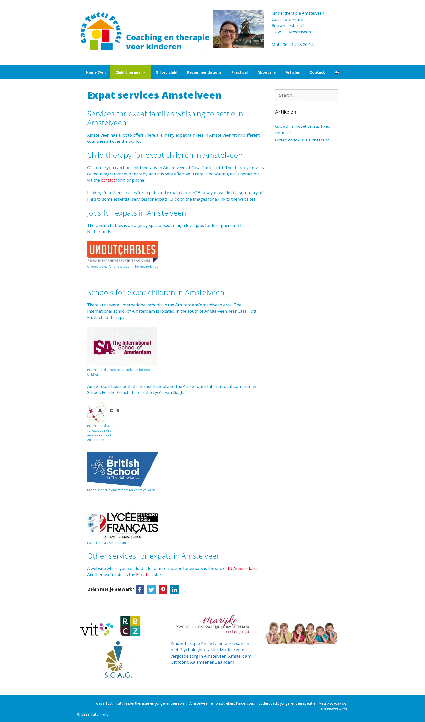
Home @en (96, 72)
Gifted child (166, 72)
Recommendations (204, 72)
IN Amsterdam (242, 568)
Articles (293, 72)
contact (108, 180)
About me (267, 72)
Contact (317, 72)
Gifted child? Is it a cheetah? (302, 140)
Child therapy (127, 72)
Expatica (145, 574)
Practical (239, 72)
